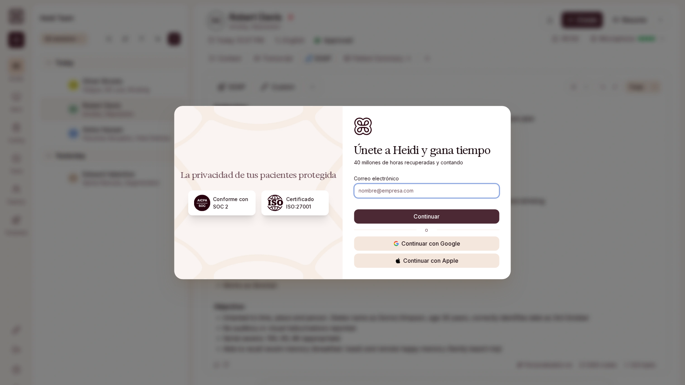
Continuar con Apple (430, 260)
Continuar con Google (430, 243)
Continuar (426, 216)
